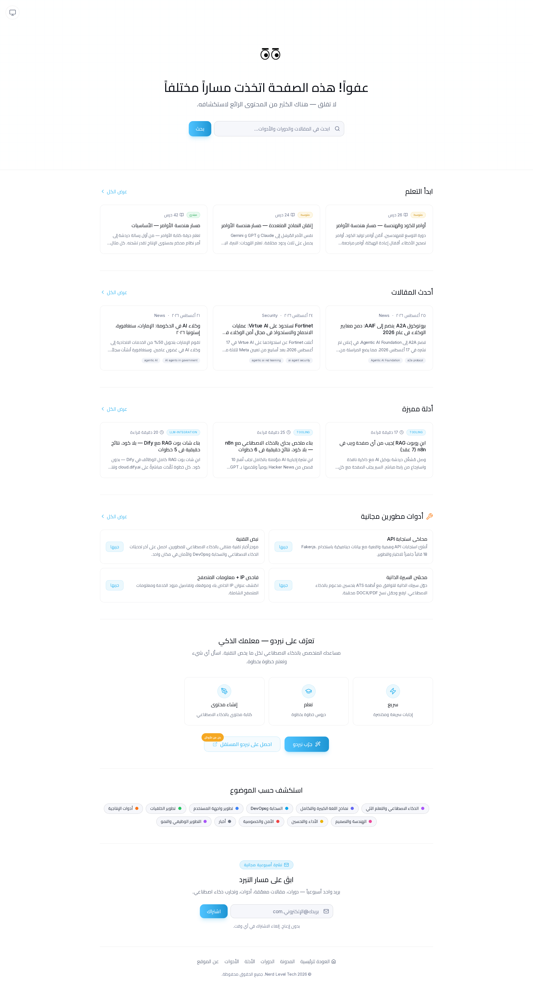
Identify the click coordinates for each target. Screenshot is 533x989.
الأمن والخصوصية (261, 821)
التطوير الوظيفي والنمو (184, 821)
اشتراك (214, 911)
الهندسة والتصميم (353, 821)
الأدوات (232, 961)
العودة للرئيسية (315, 961)
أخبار (225, 821)
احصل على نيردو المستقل (238, 742)
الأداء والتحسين (307, 821)
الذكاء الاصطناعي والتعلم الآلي (395, 808)
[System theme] (12, 12)
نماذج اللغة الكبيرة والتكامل (327, 808)
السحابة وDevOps (270, 808)
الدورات (268, 961)
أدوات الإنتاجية (123, 808)
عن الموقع (208, 961)
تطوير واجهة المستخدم (216, 808)
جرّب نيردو (302, 744)
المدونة (287, 961)
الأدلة (250, 961)
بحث (200, 129)
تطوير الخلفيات (166, 808)
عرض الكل (117, 191)
